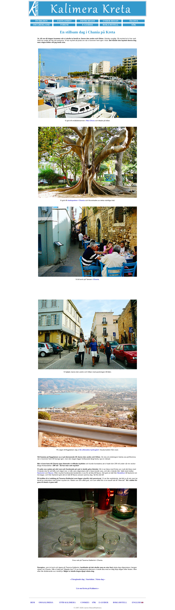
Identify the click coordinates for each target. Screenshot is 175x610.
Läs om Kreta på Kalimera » (87, 588)
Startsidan (90, 579)
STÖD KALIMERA (67, 602)
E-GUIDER (103, 602)
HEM (32, 602)
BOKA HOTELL (120, 602)
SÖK (94, 602)
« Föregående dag (77, 579)
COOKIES (84, 602)
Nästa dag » (100, 579)
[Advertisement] (87, 290)
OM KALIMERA (46, 602)
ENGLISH (136, 602)
